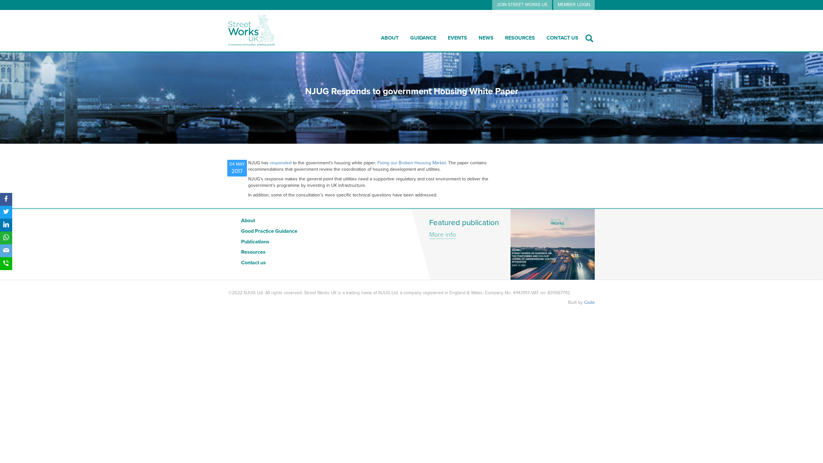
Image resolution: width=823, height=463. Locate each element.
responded (281, 163)
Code (589, 302)
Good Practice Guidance (269, 231)
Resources (253, 252)
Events (457, 38)
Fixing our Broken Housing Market (411, 163)
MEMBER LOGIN (574, 4)
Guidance (423, 38)
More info (442, 235)
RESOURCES (520, 38)
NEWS (486, 38)
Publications (255, 242)
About (390, 38)
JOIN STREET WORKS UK (522, 4)
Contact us (562, 38)
